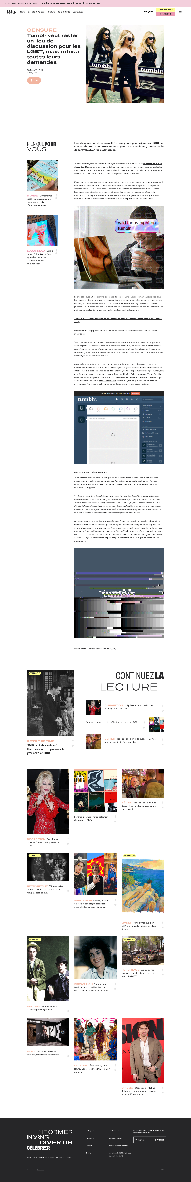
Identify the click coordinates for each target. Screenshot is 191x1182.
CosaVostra (40, 1170)
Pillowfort (134, 377)
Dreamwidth (121, 377)
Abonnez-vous (165, 10)
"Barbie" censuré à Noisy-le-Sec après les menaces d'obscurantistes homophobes (40, 257)
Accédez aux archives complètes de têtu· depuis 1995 (71, 3)
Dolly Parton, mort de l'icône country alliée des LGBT (44, 842)
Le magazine (78, 12)
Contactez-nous (115, 1131)
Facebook (90, 1138)
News (22, 12)
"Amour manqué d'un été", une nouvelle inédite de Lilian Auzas (139, 926)
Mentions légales (115, 1138)
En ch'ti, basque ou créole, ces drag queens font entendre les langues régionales (91, 903)
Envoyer (159, 1140)
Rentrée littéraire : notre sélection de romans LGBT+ (112, 722)
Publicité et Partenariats (118, 1145)
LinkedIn (89, 1145)
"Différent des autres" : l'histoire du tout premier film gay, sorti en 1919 (47, 749)
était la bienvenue (107, 380)
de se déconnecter (113, 370)
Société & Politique (36, 12)
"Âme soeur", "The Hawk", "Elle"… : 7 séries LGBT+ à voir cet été (92, 1068)
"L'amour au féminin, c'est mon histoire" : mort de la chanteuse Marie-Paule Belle (91, 987)
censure (42, 30)
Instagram (90, 1131)
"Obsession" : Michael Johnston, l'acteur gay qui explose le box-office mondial (139, 1091)
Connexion (165, 14)
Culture (51, 12)
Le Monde (141, 374)
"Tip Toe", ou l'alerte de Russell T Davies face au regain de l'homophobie (139, 806)
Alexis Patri (37, 70)
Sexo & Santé (63, 12)
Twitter (89, 1153)
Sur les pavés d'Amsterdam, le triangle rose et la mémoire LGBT (139, 973)
